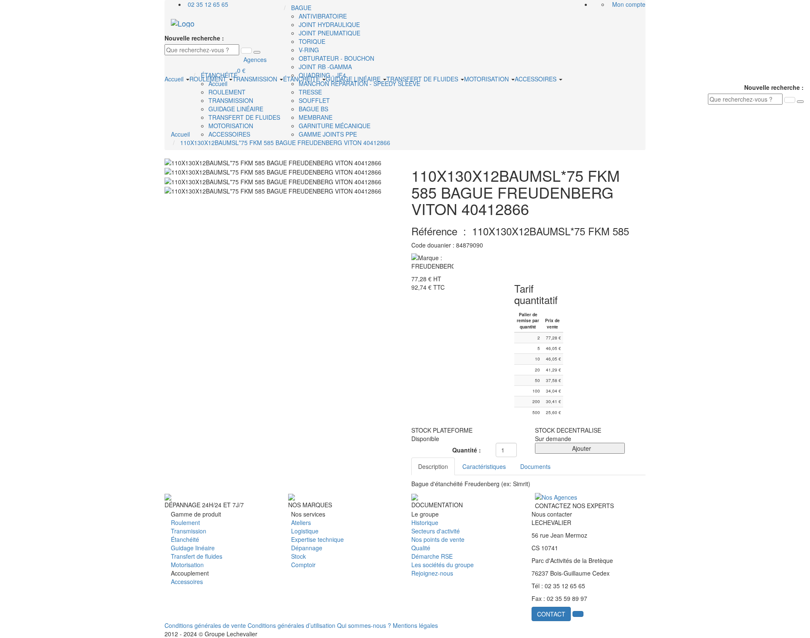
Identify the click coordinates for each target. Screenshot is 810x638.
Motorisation (187, 564)
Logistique (305, 531)
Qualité (420, 548)
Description (433, 466)
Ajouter (580, 448)
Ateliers (301, 522)
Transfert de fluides (196, 556)
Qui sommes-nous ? (364, 625)
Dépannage (306, 548)
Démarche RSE (432, 556)
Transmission (188, 531)
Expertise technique (317, 539)
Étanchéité (185, 539)
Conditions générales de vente (205, 625)
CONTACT (551, 614)
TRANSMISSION (255, 79)
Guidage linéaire (193, 548)
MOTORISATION (487, 79)
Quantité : (466, 450)
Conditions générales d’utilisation (291, 625)
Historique (424, 522)
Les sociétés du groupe (442, 564)
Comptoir (303, 564)
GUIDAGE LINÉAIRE (354, 79)
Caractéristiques (484, 466)
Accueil (175, 79)
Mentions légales (415, 625)
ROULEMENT (208, 79)
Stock (298, 556)
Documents (535, 466)
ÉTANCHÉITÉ (302, 79)
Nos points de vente (437, 539)
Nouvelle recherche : (194, 38)
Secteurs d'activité (435, 531)
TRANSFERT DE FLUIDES (423, 79)
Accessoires (187, 581)
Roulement (185, 522)
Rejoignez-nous (432, 573)
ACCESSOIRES (536, 79)
